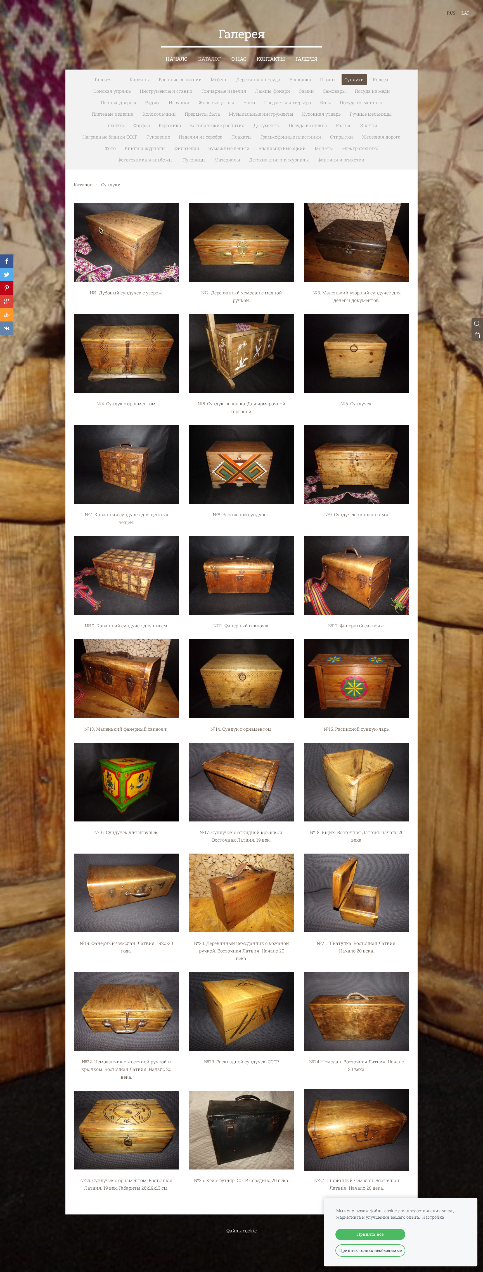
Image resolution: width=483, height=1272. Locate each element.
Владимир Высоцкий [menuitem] (282, 148)
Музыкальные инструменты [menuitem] (261, 114)
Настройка (433, 1217)
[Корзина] (477, 335)
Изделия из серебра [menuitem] (200, 137)
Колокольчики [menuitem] (159, 114)
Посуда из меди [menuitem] (372, 91)
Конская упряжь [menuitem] (112, 91)
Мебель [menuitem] (219, 79)
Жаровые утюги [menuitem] (216, 102)
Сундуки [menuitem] (354, 79)
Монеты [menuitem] (324, 148)
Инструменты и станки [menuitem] (166, 91)
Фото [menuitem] (110, 148)
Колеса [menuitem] (380, 79)
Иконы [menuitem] (327, 79)
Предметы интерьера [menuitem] (287, 102)
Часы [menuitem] (249, 102)
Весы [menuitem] (325, 102)
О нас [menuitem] (238, 59)
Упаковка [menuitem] (300, 79)
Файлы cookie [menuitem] (241, 1230)
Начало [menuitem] (177, 59)
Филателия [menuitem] (186, 148)
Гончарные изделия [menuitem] (224, 91)
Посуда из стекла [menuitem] (308, 125)
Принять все (370, 1234)
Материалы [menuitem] (227, 160)
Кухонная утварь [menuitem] (321, 114)
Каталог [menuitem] (209, 59)
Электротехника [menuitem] (360, 148)
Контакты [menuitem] (271, 59)
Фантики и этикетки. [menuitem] (342, 160)
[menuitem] (121, 78)
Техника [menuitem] (115, 125)
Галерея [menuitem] (306, 59)
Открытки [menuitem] (341, 137)
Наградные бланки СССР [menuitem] (110, 137)
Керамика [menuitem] (170, 125)
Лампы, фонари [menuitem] (272, 91)
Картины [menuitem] (140, 79)
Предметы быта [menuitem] (202, 114)
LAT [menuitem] (465, 13)
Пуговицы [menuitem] (194, 160)
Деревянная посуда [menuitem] (258, 79)
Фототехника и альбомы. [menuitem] (146, 160)
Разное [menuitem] (343, 125)
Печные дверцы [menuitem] (118, 102)
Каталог (83, 184)
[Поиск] (477, 324)
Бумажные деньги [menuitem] (229, 148)
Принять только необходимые (370, 1250)
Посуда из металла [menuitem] (361, 102)
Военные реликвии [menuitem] (180, 79)
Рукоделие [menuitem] (158, 137)
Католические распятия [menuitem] (217, 125)
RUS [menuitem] (451, 13)
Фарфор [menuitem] (141, 125)
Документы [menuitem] (267, 125)
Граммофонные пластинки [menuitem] (291, 137)
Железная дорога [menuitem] (381, 137)
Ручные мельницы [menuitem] (371, 114)
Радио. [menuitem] (152, 102)
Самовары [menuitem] (334, 91)
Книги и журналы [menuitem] (145, 148)
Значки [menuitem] (368, 125)
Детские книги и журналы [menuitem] (279, 160)
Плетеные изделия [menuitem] (113, 114)
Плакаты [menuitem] (241, 137)
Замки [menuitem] (306, 91)
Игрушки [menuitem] (179, 102)
